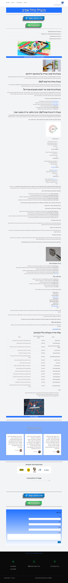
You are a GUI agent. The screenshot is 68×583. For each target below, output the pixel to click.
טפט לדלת (56, 273)
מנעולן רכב (53, 167)
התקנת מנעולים (55, 104)
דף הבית (62, 4)
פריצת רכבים (54, 170)
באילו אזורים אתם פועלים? (55, 36)
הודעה (59, 532)
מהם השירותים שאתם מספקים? (54, 31)
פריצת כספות (54, 179)
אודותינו (25, 2)
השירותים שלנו (19, 2)
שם (60, 516)
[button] (34, 31)
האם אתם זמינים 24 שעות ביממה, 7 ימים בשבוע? (50, 33)
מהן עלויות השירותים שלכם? (54, 38)
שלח (59, 542)
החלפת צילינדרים (55, 102)
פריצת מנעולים (55, 101)
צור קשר (12, 2)
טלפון (59, 527)
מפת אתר (8, 2)
